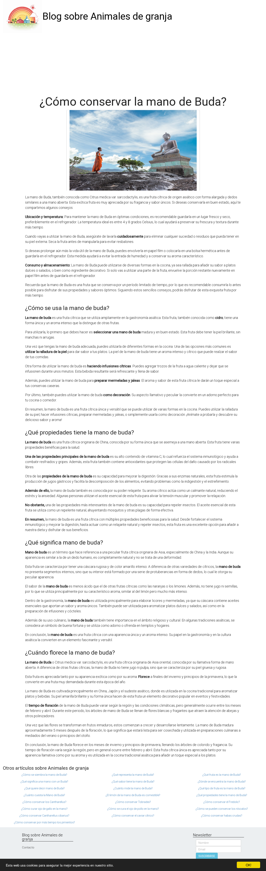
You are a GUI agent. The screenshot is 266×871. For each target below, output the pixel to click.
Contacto (28, 847)
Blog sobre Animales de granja (107, 16)
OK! (248, 864)
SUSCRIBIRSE (206, 856)
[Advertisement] (133, 62)
